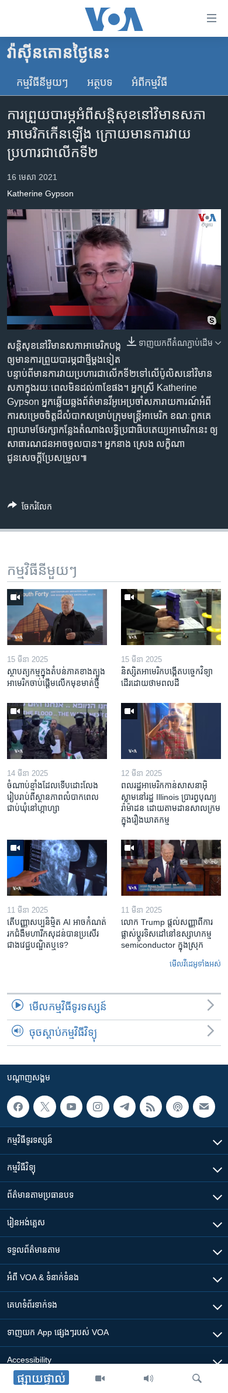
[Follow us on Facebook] (18, 1107)
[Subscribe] (204, 1107)
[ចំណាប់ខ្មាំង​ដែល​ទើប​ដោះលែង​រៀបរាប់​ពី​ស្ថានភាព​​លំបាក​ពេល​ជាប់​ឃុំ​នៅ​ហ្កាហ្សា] (57, 731)
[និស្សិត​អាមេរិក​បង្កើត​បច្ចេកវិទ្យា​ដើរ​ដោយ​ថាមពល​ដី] (171, 617)
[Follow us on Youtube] (71, 1107)
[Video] (100, 1378)
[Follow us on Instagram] (98, 1107)
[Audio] (148, 1378)
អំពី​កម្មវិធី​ (149, 82)
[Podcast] (177, 1107)
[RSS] (151, 1107)
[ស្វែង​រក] (197, 1378)
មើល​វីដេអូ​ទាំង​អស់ (195, 963)
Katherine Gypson (40, 193)
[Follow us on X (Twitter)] (44, 1107)
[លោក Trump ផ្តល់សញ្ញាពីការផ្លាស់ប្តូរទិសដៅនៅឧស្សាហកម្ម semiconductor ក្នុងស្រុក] (171, 868)
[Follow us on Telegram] (124, 1107)
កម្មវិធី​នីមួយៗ (42, 82)
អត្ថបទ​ (100, 82)
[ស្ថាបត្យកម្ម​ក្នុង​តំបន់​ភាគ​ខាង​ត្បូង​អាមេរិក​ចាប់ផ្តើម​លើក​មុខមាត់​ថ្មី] (57, 617)
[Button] (30, 508)
